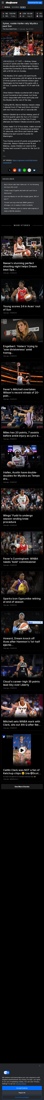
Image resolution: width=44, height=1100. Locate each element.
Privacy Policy (21, 1084)
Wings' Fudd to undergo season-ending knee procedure (18, 519)
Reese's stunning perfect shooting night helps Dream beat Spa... (20, 266)
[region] (22, 1081)
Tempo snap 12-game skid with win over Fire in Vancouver (20, 192)
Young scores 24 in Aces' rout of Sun (21, 308)
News (23, 7)
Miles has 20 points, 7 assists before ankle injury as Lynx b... (22, 434)
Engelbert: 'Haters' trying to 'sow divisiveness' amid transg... (20, 349)
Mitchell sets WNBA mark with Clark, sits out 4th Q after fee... (22, 723)
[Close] (39, 1065)
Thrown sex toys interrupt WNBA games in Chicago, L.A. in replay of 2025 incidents (19, 204)
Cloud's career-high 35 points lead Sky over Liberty (21, 683)
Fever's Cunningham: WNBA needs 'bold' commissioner (20, 560)
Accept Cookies (22, 1088)
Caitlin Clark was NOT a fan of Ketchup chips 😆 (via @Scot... (22, 771)
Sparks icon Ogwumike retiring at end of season (22, 600)
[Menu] (3, 2)
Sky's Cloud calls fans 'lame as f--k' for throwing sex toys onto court (21, 186)
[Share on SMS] (34, 170)
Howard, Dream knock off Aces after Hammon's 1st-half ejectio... (21, 641)
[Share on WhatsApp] (24, 170)
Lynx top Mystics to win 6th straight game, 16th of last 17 (21, 198)
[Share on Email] (29, 170)
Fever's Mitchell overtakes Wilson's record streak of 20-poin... (21, 392)
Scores (15, 7)
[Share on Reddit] (14, 170)
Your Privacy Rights (22, 1097)
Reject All (22, 1093)
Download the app (35, 2)
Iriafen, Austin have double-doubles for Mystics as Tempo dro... (21, 475)
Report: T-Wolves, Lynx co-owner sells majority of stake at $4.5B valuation (21, 210)
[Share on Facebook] (19, 170)
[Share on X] (9, 170)
